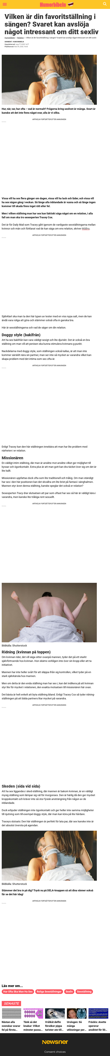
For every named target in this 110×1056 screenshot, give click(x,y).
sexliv (69, 991)
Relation (20, 38)
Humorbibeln (10, 38)
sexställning (84, 991)
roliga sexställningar (49, 991)
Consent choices (55, 1051)
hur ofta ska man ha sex (18, 991)
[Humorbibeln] (54, 4)
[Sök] (105, 4)
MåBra (86, 228)
